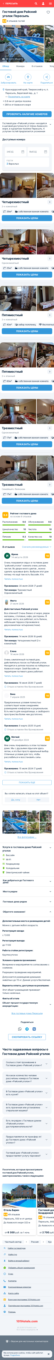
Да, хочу (15, 799)
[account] (43, 3)
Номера (20, 66)
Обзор (5, 66)
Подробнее (15, 1355)
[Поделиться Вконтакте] (34, 1029)
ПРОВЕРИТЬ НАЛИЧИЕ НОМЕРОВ (27, 114)
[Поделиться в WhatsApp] (19, 1029)
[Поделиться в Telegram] (27, 1029)
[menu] (50, 3)
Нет (38, 799)
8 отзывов (37, 66)
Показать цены (27, 218)
